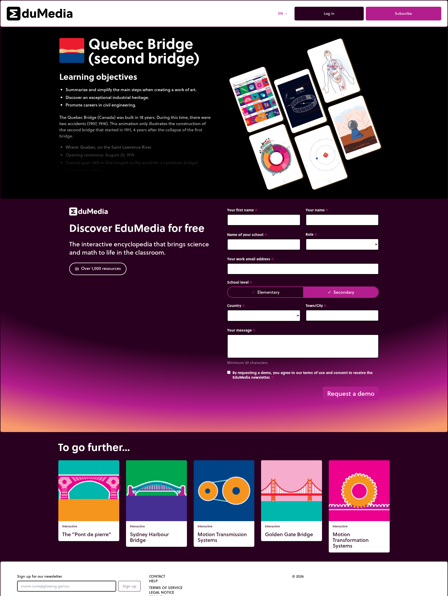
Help (153, 581)
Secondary (340, 292)
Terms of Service (166, 587)
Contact (157, 576)
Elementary (265, 292)
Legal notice (161, 592)
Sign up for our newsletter (39, 576)
